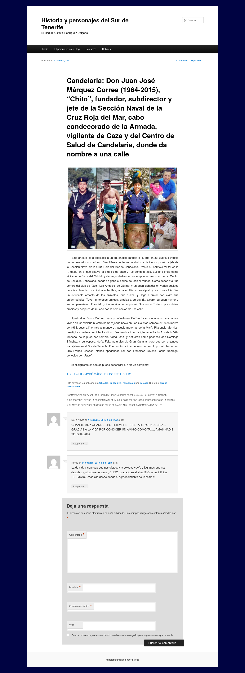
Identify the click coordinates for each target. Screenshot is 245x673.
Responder (80, 443)
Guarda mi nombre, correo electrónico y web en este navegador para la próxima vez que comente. (123, 635)
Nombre (75, 587)
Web (71, 625)
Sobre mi (107, 49)
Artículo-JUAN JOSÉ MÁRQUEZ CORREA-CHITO (99, 374)
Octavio (144, 383)
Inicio (45, 49)
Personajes (128, 383)
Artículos (103, 383)
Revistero (91, 49)
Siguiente (197, 60)
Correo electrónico (80, 606)
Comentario (76, 535)
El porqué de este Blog (67, 49)
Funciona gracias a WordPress (122, 659)
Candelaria (115, 383)
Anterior (182, 60)
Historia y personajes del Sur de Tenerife (85, 23)
